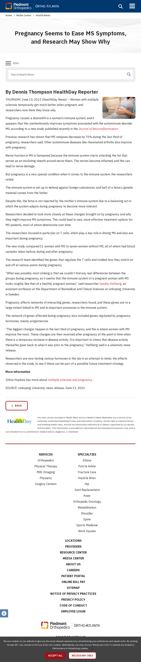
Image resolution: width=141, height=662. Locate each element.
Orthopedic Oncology (87, 501)
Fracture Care (87, 472)
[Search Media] (129, 74)
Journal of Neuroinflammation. (99, 129)
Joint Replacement (87, 490)
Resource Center (73, 552)
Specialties (87, 454)
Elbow (87, 460)
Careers (73, 570)
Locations (73, 540)
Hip (87, 484)
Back (17, 405)
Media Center (23, 15)
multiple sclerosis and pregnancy (70, 380)
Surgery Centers (46, 484)
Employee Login (73, 611)
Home (9, 15)
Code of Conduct (73, 605)
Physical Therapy (45, 466)
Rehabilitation (87, 507)
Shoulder (87, 513)
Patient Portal (73, 576)
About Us (73, 564)
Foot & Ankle (87, 466)
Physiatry (46, 478)
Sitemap (73, 588)
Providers (73, 546)
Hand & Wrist (87, 478)
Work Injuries (87, 531)
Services (46, 454)
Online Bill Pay (73, 582)
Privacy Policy (73, 599)
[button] (120, 6)
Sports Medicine (87, 525)
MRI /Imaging (46, 472)
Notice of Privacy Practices (73, 594)
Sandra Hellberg (111, 284)
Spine (87, 519)
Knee (87, 496)
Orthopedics (46, 460)
